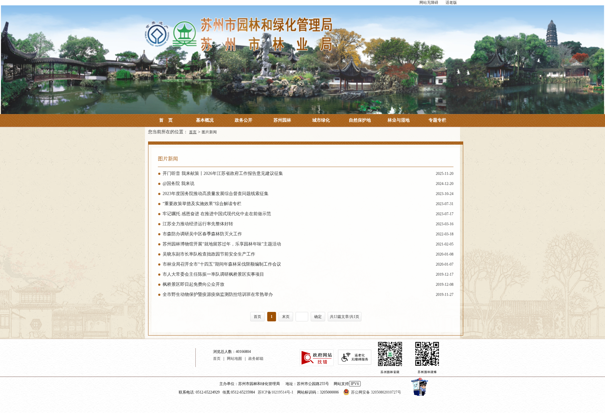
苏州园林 (282, 120)
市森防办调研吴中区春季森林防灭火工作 (308, 234)
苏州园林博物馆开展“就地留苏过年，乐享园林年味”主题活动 (308, 244)
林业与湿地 (399, 120)
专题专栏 (437, 120)
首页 (166, 120)
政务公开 (243, 120)
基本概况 (205, 120)
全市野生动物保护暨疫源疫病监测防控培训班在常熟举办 (308, 294)
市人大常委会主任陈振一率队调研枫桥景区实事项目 (308, 274)
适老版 (451, 2)
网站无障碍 (428, 2)
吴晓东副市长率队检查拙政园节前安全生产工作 (308, 254)
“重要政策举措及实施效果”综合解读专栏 (308, 203)
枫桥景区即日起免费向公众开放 (308, 284)
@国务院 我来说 (308, 183)
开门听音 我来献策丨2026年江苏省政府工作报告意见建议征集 (308, 173)
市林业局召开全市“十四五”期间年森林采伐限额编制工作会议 (308, 264)
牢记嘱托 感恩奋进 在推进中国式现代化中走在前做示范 (308, 213)
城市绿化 (321, 120)
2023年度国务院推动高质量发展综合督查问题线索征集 (308, 193)
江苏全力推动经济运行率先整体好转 (308, 223)
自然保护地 (360, 120)
